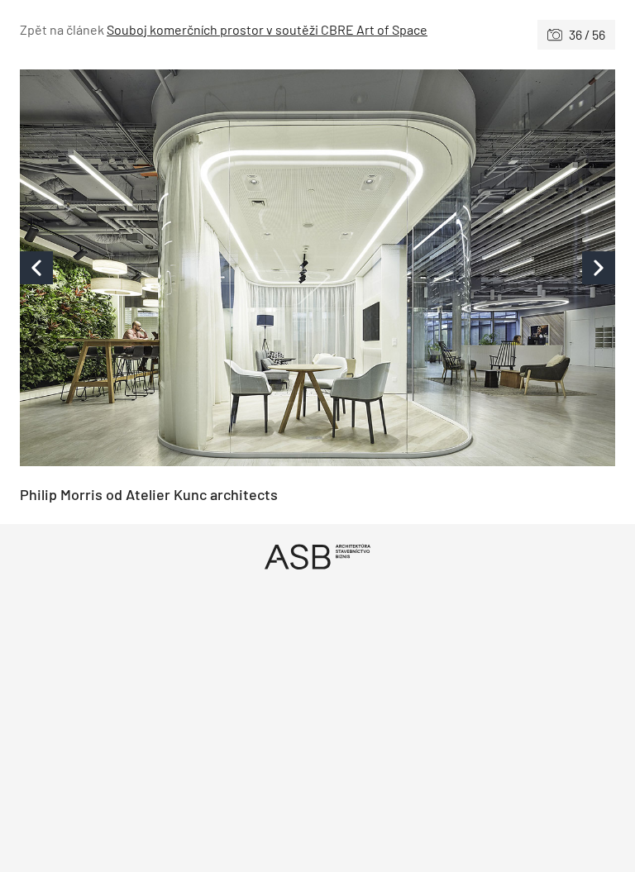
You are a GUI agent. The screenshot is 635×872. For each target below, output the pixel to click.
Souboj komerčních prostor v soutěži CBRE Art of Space (267, 29)
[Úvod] (317, 556)
